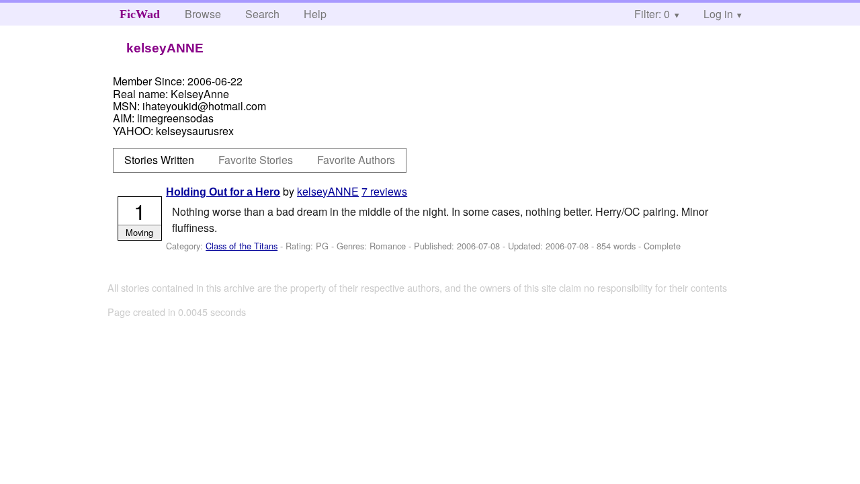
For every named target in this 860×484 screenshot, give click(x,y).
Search (262, 14)
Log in (718, 14)
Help (315, 14)
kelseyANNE (328, 191)
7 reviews (384, 191)
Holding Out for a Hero (223, 192)
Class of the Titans (241, 245)
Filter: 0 (652, 14)
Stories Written (159, 159)
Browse (203, 14)
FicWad (140, 14)
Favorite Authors (356, 159)
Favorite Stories (255, 159)
